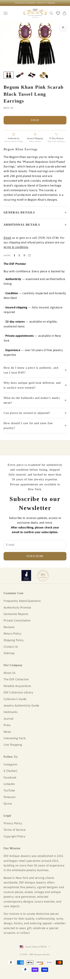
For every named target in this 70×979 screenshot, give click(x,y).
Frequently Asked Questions (22, 600)
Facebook (10, 777)
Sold (35, 120)
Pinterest (9, 797)
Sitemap (9, 653)
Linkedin (9, 783)
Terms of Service (15, 829)
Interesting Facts (15, 738)
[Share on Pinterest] (24, 255)
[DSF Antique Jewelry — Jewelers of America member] (26, 575)
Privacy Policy (13, 823)
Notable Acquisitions (17, 685)
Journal (8, 718)
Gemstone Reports (16, 614)
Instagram (10, 764)
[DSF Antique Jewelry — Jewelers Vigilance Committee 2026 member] (43, 575)
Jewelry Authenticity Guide (21, 705)
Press (7, 725)
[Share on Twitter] (19, 255)
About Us (10, 672)
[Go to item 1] (9, 75)
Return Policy (12, 633)
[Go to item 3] (32, 75)
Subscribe (35, 556)
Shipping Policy (14, 640)
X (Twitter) (10, 770)
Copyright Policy (14, 836)
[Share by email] (29, 255)
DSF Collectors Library (18, 692)
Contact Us (11, 646)
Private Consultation (17, 620)
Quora (8, 803)
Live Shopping (13, 744)
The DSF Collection (16, 679)
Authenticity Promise (17, 607)
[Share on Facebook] (14, 255)
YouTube (9, 790)
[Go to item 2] (20, 75)
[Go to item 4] (43, 75)
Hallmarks (11, 712)
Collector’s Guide (15, 699)
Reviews (9, 627)
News (7, 731)
